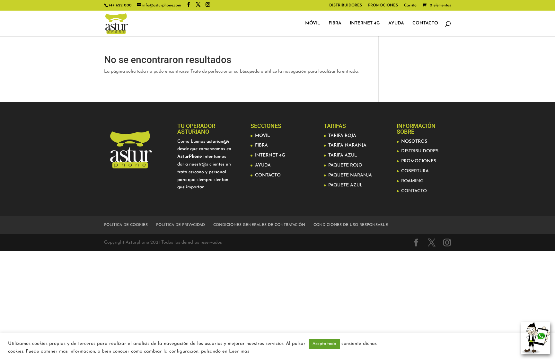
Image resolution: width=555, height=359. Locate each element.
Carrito (410, 5)
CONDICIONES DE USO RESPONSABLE (350, 225)
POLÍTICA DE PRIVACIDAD (180, 225)
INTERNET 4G (365, 23)
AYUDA (396, 23)
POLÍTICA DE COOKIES (126, 225)
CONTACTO (425, 23)
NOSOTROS (414, 141)
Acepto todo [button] (324, 344)
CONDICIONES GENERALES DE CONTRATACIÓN (259, 225)
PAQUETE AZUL (345, 185)
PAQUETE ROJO (345, 165)
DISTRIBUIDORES (345, 5)
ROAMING (412, 181)
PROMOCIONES (383, 5)
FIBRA (335, 23)
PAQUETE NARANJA (350, 175)
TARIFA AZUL (342, 155)
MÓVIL (312, 23)
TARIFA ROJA (342, 135)
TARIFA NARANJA (347, 145)
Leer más (239, 351)
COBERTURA (415, 171)
